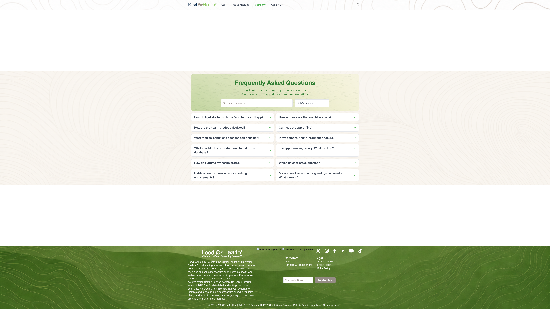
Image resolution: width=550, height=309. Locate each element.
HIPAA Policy (322, 268)
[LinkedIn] (342, 251)
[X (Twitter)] (318, 251)
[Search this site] (358, 5)
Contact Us (277, 5)
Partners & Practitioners (298, 264)
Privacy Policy (323, 264)
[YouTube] (351, 251)
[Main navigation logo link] (202, 5)
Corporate (291, 258)
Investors (290, 261)
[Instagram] (327, 251)
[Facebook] (334, 251)
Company (260, 5)
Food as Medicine (240, 5)
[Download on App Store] (297, 251)
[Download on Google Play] (269, 251)
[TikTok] (360, 251)
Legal (319, 258)
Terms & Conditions (326, 261)
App (223, 5)
